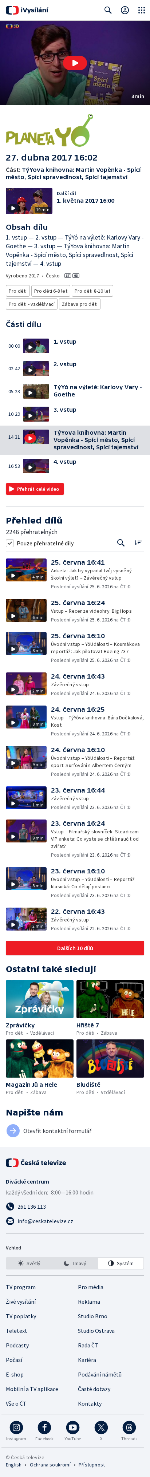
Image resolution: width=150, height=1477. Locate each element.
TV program (21, 1287)
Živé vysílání (21, 1301)
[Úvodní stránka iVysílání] (27, 10)
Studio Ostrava (96, 1330)
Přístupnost (92, 1464)
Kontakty (90, 1403)
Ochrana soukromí (50, 1464)
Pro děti (18, 291)
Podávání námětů (100, 1374)
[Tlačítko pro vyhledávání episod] (121, 543)
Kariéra (87, 1359)
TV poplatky (21, 1316)
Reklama (89, 1301)
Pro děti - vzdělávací (32, 304)
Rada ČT (88, 1345)
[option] (29, 1263)
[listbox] (75, 1263)
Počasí (14, 1359)
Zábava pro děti (80, 304)
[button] (75, 63)
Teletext (16, 1330)
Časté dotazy (94, 1389)
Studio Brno (92, 1316)
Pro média (90, 1287)
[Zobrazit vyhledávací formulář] (108, 10)
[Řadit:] (138, 542)
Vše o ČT (16, 1403)
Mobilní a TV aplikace (32, 1389)
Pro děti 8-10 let (92, 291)
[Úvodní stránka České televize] (36, 1162)
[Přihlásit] (125, 10)
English (13, 1464)
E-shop (15, 1374)
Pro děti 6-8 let (50, 291)
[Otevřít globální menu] (141, 10)
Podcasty (17, 1345)
